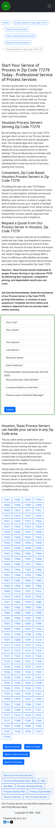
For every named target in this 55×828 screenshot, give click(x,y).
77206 (38, 634)
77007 (28, 505)
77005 (7, 505)
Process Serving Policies (30, 786)
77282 (28, 720)
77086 (17, 612)
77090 (17, 618)
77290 (38, 726)
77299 (7, 736)
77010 (17, 510)
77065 (7, 585)
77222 (17, 655)
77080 (38, 602)
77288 (17, 726)
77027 (28, 532)
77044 (38, 553)
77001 (7, 499)
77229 (7, 666)
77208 (17, 639)
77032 (38, 537)
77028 (38, 532)
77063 (28, 580)
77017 (7, 521)
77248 (38, 682)
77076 (38, 596)
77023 (28, 526)
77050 (17, 564)
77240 (17, 677)
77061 (7, 580)
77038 (17, 548)
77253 (38, 688)
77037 (7, 548)
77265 (17, 704)
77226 (17, 661)
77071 (28, 591)
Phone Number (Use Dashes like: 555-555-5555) (26, 373)
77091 (28, 618)
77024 (38, 526)
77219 (28, 650)
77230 (17, 666)
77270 (28, 709)
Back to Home (12, 746)
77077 (7, 602)
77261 (28, 699)
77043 (28, 553)
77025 (7, 532)
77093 (7, 623)
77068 (38, 585)
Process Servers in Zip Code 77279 (31, 22)
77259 (17, 699)
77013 (7, 515)
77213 (17, 645)
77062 (17, 580)
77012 (38, 510)
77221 (7, 655)
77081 (7, 607)
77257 (38, 693)
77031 (28, 537)
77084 (38, 607)
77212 (7, 645)
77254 (7, 693)
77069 (7, 591)
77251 (17, 688)
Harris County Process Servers (20, 36)
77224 (38, 655)
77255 (17, 693)
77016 (38, 515)
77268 (7, 709)
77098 (7, 629)
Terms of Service (12, 796)
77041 (7, 553)
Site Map (8, 786)
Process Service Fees (15, 791)
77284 (38, 720)
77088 (38, 612)
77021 (7, 526)
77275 (38, 715)
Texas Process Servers (16, 29)
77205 (28, 634)
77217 (7, 650)
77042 (17, 553)
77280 (17, 720)
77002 (17, 499)
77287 (7, 726)
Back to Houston (13, 762)
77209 (28, 639)
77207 (7, 639)
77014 (17, 515)
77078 (17, 602)
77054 (17, 569)
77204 (17, 634)
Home (5, 22)
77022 (17, 526)
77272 (7, 715)
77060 (38, 575)
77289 (28, 726)
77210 (38, 639)
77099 (17, 629)
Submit (10, 409)
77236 (28, 672)
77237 (38, 672)
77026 (17, 532)
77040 (38, 548)
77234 (7, 672)
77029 (7, 537)
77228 (38, 661)
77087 (28, 612)
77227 (28, 661)
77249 (7, 688)
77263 (7, 704)
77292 (17, 731)
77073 (7, 596)
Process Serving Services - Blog (20, 780)
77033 (7, 542)
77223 (28, 655)
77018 (17, 521)
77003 (28, 499)
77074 (17, 596)
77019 (28, 521)
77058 (17, 575)
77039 (28, 548)
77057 (7, 575)
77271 (38, 709)
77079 (28, 602)
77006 (17, 505)
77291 (7, 731)
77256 (28, 693)
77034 (17, 542)
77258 (7, 699)
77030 (17, 537)
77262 (38, 699)
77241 (28, 677)
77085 (7, 612)
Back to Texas (33, 746)
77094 (17, 623)
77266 (28, 704)
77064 (38, 580)
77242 (38, 677)
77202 (38, 629)
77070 (17, 591)
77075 (28, 596)
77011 (28, 510)
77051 (28, 564)
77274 (28, 715)
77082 (17, 607)
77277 (7, 720)
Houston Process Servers (18, 42)
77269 (17, 709)
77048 (38, 558)
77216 (38, 645)
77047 (28, 558)
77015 (28, 515)
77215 (28, 645)
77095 (28, 623)
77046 (17, 558)
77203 (7, 634)
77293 (28, 731)
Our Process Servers (36, 796)
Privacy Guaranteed (40, 791)
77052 (38, 564)
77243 (7, 682)
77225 (7, 661)
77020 (38, 521)
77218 (17, 650)
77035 (28, 542)
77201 (28, 629)
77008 (38, 505)
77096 (38, 623)
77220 (38, 650)
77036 (38, 542)
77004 (38, 499)
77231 (28, 666)
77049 (7, 564)
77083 (28, 607)
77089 (7, 618)
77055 (28, 569)
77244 (17, 682)
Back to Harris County (16, 754)
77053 (7, 569)
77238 (7, 677)
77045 (7, 558)
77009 (7, 510)
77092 (38, 618)
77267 (38, 704)
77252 (28, 688)
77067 (28, 585)
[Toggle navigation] (49, 6)
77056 (38, 569)
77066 (17, 585)
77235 (17, 672)
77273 (17, 715)
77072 (38, 591)
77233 (38, 666)
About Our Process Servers (18, 775)
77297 (38, 731)
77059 (28, 575)
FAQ (43, 780)
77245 (28, 682)
